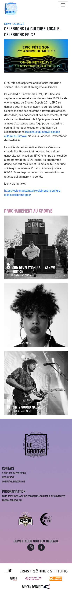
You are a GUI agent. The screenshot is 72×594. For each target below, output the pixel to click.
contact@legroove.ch (13, 481)
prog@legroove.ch (12, 500)
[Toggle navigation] (63, 4)
